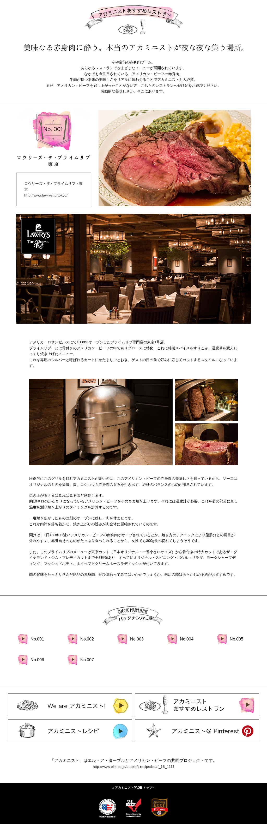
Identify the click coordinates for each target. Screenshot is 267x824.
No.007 (87, 660)
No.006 (37, 660)
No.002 (87, 639)
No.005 (236, 639)
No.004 (186, 639)
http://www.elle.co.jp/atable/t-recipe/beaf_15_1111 (133, 766)
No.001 (37, 639)
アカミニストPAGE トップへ (133, 787)
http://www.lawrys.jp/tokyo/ (46, 195)
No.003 (137, 639)
